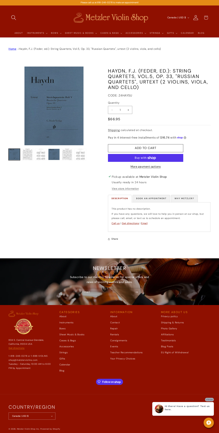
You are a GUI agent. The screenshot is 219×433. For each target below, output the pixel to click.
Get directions (130, 223)
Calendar (64, 364)
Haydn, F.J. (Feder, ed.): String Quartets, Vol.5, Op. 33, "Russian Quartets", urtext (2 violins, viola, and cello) (90, 49)
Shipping (114, 130)
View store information (125, 188)
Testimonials (168, 340)
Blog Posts (167, 346)
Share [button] (114, 238)
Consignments (118, 340)
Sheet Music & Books (71, 334)
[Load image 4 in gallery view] (54, 154)
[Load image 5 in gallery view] (67, 154)
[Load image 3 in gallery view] (41, 154)
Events (114, 346)
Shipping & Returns (172, 322)
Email (144, 223)
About (63, 316)
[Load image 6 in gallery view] (80, 154)
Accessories (66, 346)
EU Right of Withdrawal (175, 352)
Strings (63, 352)
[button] (14, 17)
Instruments (66, 322)
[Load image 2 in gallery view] (27, 154)
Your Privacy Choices (122, 358)
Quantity (113, 103)
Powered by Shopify (50, 429)
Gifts (62, 358)
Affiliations (167, 334)
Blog (61, 370)
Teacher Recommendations (126, 352)
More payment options (146, 166)
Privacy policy (169, 316)
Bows (62, 328)
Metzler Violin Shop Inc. (28, 429)
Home (12, 49)
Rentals (114, 334)
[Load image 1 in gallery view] (14, 154)
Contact (115, 322)
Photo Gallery (169, 328)
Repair (114, 328)
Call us (116, 223)
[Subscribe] (136, 292)
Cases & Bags (67, 340)
